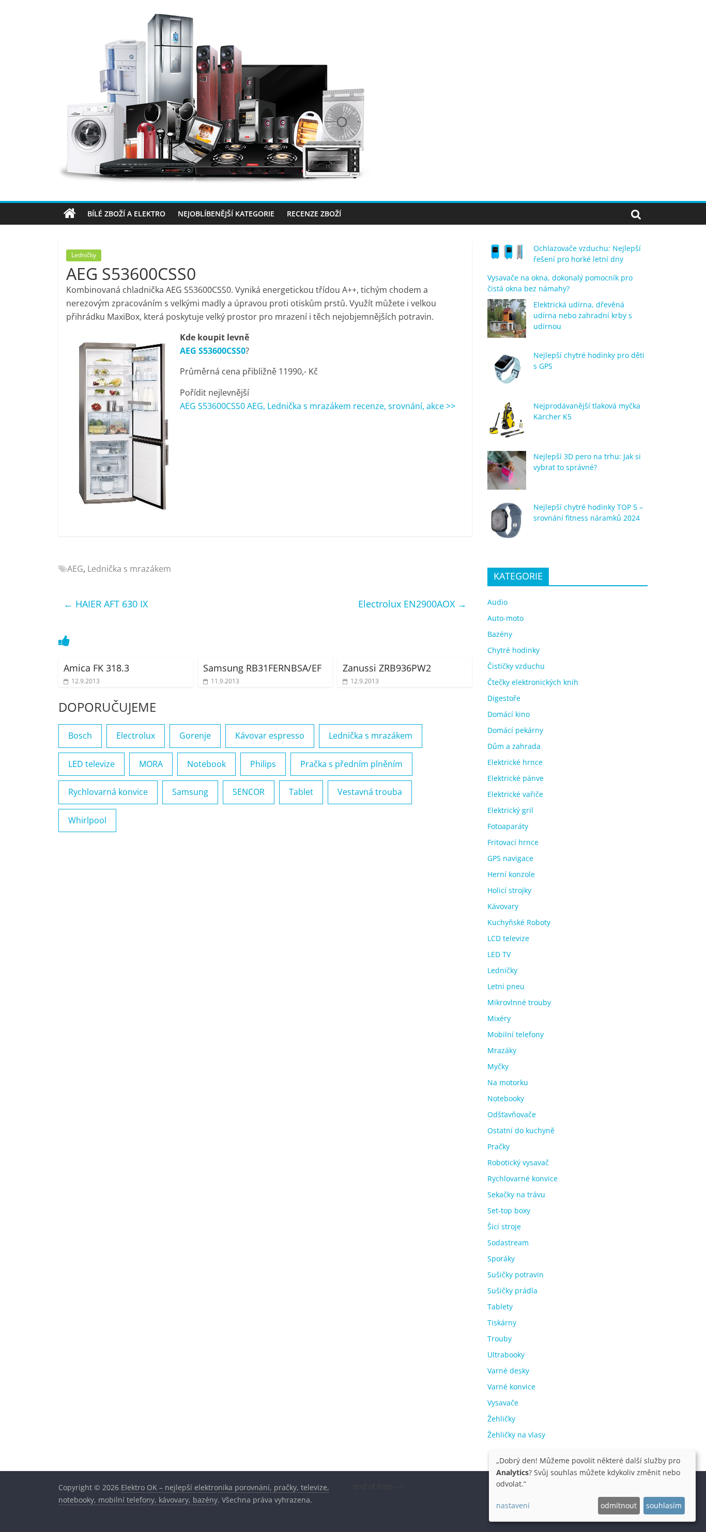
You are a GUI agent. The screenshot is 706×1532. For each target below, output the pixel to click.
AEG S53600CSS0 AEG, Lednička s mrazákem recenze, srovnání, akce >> (317, 406)
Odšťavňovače (511, 1114)
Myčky (498, 1066)
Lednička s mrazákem (129, 568)
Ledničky (83, 255)
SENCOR (249, 792)
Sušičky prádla (512, 1290)
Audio (497, 602)
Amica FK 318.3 (96, 668)
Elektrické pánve (515, 778)
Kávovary (502, 906)
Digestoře (503, 698)
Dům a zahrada (514, 746)
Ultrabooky (506, 1354)
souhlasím (664, 1505)
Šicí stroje (504, 1226)
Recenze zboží (314, 213)
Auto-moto (505, 618)
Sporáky (501, 1258)
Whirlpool (87, 820)
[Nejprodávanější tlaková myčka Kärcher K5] (506, 424)
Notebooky (505, 1098)
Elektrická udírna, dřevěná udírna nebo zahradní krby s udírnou (582, 315)
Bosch (80, 735)
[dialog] (592, 1486)
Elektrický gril (510, 810)
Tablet (301, 792)
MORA (151, 764)
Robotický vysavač (518, 1162)
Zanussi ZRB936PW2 (387, 668)
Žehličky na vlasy (516, 1435)
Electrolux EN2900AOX (412, 604)
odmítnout (619, 1505)
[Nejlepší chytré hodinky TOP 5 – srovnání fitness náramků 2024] (506, 526)
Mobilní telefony (515, 1034)
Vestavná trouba (369, 792)
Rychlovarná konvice (108, 792)
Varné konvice (511, 1387)
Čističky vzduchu (516, 666)
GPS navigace (510, 858)
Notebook (206, 764)
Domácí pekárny (515, 730)
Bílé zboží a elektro (126, 213)
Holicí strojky (509, 890)
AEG (75, 568)
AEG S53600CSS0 (212, 350)
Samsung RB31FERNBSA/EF (262, 668)
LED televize (91, 764)
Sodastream (508, 1242)
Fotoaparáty (507, 826)
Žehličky (501, 1419)
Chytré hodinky (513, 650)
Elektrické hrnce (515, 762)
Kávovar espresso (269, 735)
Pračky (498, 1146)
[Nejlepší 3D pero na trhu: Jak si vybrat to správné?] (506, 475)
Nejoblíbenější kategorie (226, 213)
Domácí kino (508, 714)
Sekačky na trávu (516, 1194)
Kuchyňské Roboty (518, 922)
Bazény (499, 634)
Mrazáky (501, 1050)
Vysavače (502, 1403)
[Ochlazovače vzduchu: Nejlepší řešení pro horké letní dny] (506, 256)
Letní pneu (506, 986)
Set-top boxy (508, 1210)
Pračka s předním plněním (351, 764)
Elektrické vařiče (515, 794)
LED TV (499, 954)
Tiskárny (501, 1322)
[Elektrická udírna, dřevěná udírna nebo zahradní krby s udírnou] (506, 323)
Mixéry (499, 1018)
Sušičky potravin (515, 1274)
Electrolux (135, 735)
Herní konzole (511, 874)
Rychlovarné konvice (522, 1178)
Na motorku (507, 1082)
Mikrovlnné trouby (519, 1002)
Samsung (190, 792)
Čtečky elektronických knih (532, 682)
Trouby (499, 1338)
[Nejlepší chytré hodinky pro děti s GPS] (506, 374)
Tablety (500, 1306)
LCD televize (508, 938)
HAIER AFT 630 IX (106, 604)
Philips (263, 764)
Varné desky (508, 1370)
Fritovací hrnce (513, 842)
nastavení (513, 1505)
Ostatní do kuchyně (521, 1130)
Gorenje (195, 735)
